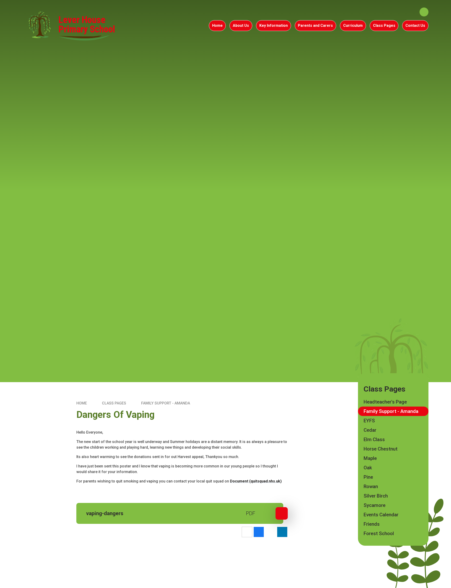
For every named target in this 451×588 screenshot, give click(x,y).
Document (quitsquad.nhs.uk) (256, 481)
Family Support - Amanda (165, 403)
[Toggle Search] (424, 12)
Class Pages (114, 403)
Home (81, 403)
